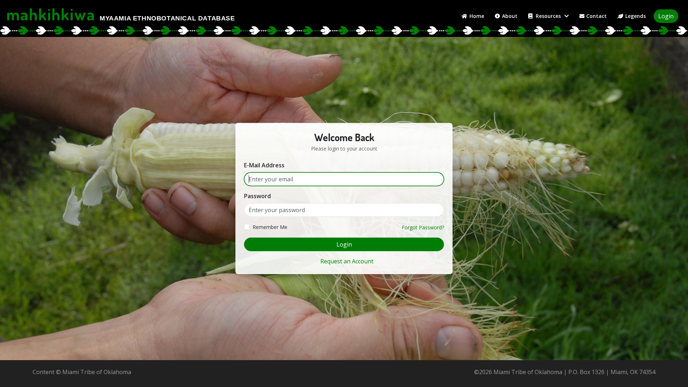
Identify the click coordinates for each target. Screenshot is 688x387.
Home (476, 16)
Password (257, 196)
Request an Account (346, 261)
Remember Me (270, 227)
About (509, 16)
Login (666, 16)
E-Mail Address (264, 165)
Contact (596, 16)
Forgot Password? (423, 227)
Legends (635, 16)
